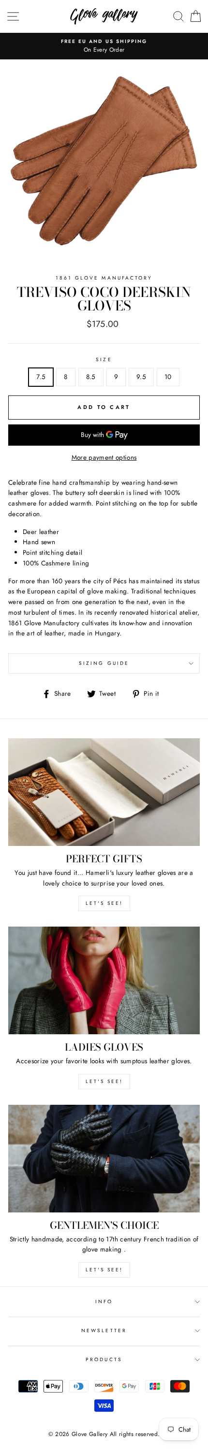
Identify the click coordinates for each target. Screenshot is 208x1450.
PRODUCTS (104, 1359)
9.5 (141, 376)
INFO (104, 1301)
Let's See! (104, 1081)
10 (168, 376)
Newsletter (104, 1330)
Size (104, 359)
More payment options (104, 457)
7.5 (40, 376)
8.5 (91, 376)
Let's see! (104, 903)
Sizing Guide (104, 663)
